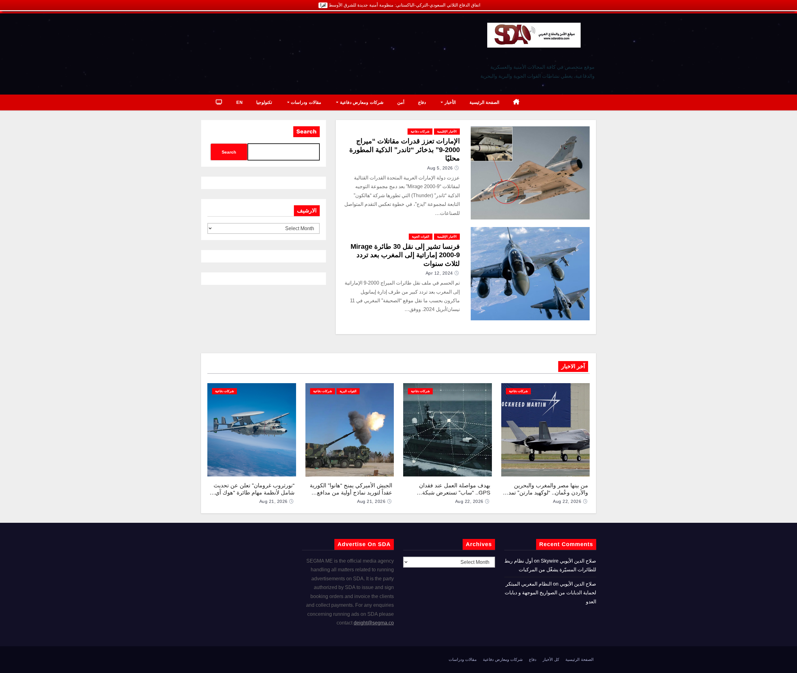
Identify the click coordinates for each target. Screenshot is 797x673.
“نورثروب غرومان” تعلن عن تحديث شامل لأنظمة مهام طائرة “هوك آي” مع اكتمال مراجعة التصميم (254, 492)
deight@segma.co (374, 622)
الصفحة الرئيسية (484, 102)
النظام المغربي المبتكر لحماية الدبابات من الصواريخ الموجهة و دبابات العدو (550, 592)
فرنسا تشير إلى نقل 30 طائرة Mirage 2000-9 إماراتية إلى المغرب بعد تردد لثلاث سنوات (405, 255)
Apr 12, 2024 (439, 273)
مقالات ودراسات (305, 102)
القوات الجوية (420, 236)
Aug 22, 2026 (567, 501)
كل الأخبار (551, 659)
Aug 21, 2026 (371, 501)
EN (239, 102)
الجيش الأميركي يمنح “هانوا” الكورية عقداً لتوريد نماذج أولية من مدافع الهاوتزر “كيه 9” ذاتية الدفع (351, 492)
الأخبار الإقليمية (447, 131)
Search (306, 131)
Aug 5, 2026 (440, 167)
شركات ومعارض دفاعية (361, 102)
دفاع (422, 102)
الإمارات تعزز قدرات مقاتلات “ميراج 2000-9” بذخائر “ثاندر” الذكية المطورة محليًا (404, 149)
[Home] (516, 102)
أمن (400, 102)
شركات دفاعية (420, 131)
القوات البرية (348, 391)
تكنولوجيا (264, 102)
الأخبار (449, 102)
